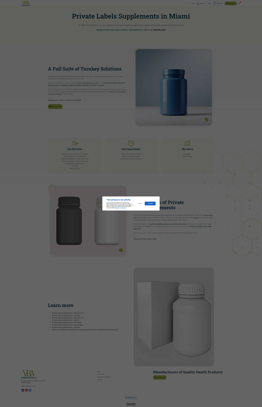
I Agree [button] (150, 203)
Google (117, 207)
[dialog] (131, 203)
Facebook (122, 207)
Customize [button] (140, 203)
